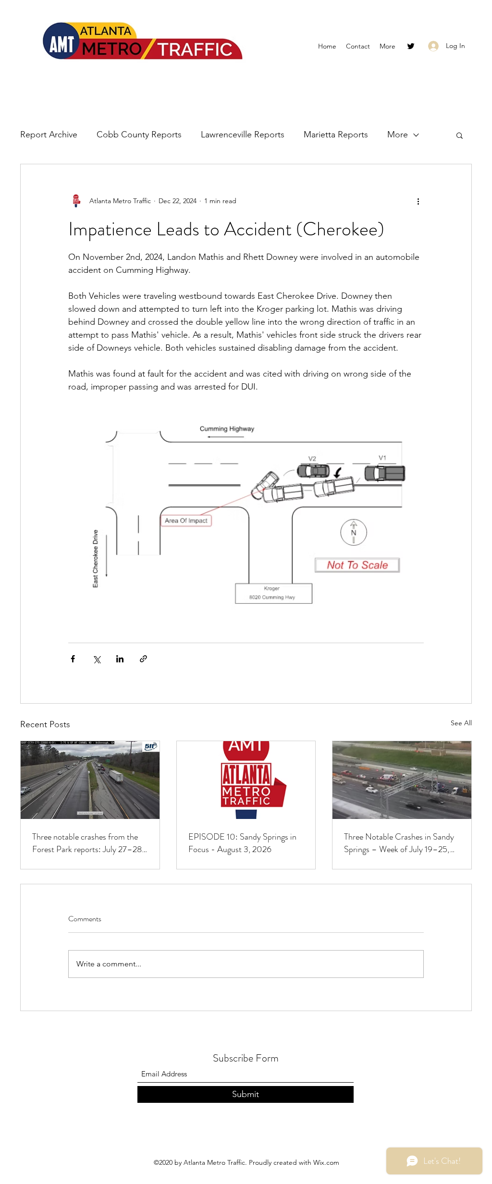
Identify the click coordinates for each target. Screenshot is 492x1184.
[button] (459, 135)
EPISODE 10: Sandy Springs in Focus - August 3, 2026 (242, 842)
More (397, 134)
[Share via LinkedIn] (119, 658)
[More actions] (418, 201)
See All (461, 723)
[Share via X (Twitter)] (96, 658)
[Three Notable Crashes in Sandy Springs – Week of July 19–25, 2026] (401, 780)
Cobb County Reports (139, 134)
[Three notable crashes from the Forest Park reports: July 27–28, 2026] (90, 780)
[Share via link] (143, 658)
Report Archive (48, 134)
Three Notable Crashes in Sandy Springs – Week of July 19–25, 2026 (399, 842)
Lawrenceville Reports (242, 134)
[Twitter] (411, 46)
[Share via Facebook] (72, 658)
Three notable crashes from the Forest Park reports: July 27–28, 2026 (88, 842)
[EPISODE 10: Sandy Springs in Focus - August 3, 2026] (246, 780)
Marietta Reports (336, 134)
